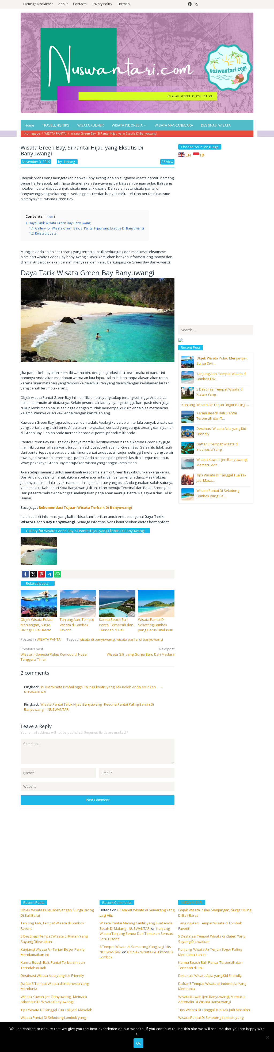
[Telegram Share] (49, 574)
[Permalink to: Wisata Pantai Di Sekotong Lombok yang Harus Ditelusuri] (156, 603)
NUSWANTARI (192, 902)
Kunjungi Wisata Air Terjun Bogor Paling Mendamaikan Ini (210, 952)
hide (50, 217)
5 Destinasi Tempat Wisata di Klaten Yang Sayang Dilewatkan (211, 939)
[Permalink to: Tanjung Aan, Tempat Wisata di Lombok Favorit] (78, 603)
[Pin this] (41, 574)
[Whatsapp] (57, 574)
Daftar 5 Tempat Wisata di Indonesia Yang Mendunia (212, 986)
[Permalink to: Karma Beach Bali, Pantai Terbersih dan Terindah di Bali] (117, 603)
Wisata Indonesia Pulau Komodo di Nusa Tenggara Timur (54, 654)
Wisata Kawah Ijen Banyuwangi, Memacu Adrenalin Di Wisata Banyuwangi (54, 999)
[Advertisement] (218, 240)
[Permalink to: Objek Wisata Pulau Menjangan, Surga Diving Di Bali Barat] (39, 603)
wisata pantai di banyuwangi (139, 639)
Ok (138, 1043)
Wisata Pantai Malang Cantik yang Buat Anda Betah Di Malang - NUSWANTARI (136, 926)
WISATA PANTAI (49, 639)
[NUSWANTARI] (137, 62)
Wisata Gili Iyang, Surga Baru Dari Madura (140, 651)
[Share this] (25, 574)
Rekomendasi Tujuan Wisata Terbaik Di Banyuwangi (85, 507)
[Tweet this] (33, 574)
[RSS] (196, 4)
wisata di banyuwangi (97, 639)
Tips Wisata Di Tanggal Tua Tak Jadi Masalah (56, 1009)
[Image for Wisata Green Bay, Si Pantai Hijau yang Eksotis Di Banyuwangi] (39, 550)
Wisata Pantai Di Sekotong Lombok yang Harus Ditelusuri (155, 624)
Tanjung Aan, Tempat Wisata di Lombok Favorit (77, 624)
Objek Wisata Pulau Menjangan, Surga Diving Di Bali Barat (36, 624)
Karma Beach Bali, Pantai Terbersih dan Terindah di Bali (116, 624)
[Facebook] (190, 4)
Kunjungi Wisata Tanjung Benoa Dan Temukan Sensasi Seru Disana (137, 933)
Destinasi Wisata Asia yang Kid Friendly (52, 975)
